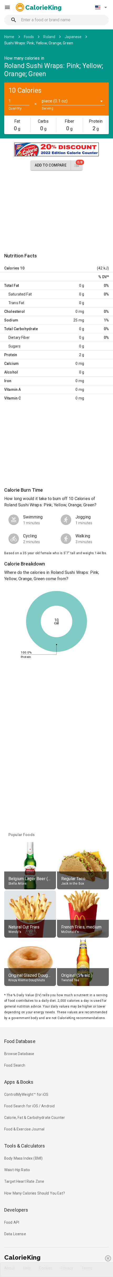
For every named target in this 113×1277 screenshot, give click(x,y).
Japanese (73, 37)
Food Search (14, 1065)
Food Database (19, 1041)
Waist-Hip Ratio (17, 1170)
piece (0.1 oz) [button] (55, 100)
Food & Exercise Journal (24, 1129)
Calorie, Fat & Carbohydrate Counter (34, 1117)
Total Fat (11, 285)
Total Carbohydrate (21, 329)
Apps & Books (19, 1082)
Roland (49, 37)
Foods (29, 37)
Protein (10, 355)
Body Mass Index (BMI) (23, 1158)
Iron (8, 381)
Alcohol (11, 372)
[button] (101, 7)
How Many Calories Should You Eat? (34, 1193)
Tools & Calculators (24, 1146)
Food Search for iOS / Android (29, 1106)
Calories (11, 268)
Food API (11, 1222)
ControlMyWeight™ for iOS (26, 1094)
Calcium (11, 363)
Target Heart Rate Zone (24, 1181)
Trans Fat (16, 303)
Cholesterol (14, 311)
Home (9, 37)
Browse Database (19, 1054)
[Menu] (7, 7)
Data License (15, 1234)
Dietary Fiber (19, 337)
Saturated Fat (20, 294)
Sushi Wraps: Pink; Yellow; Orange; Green (38, 43)
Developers (16, 1210)
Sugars (14, 346)
